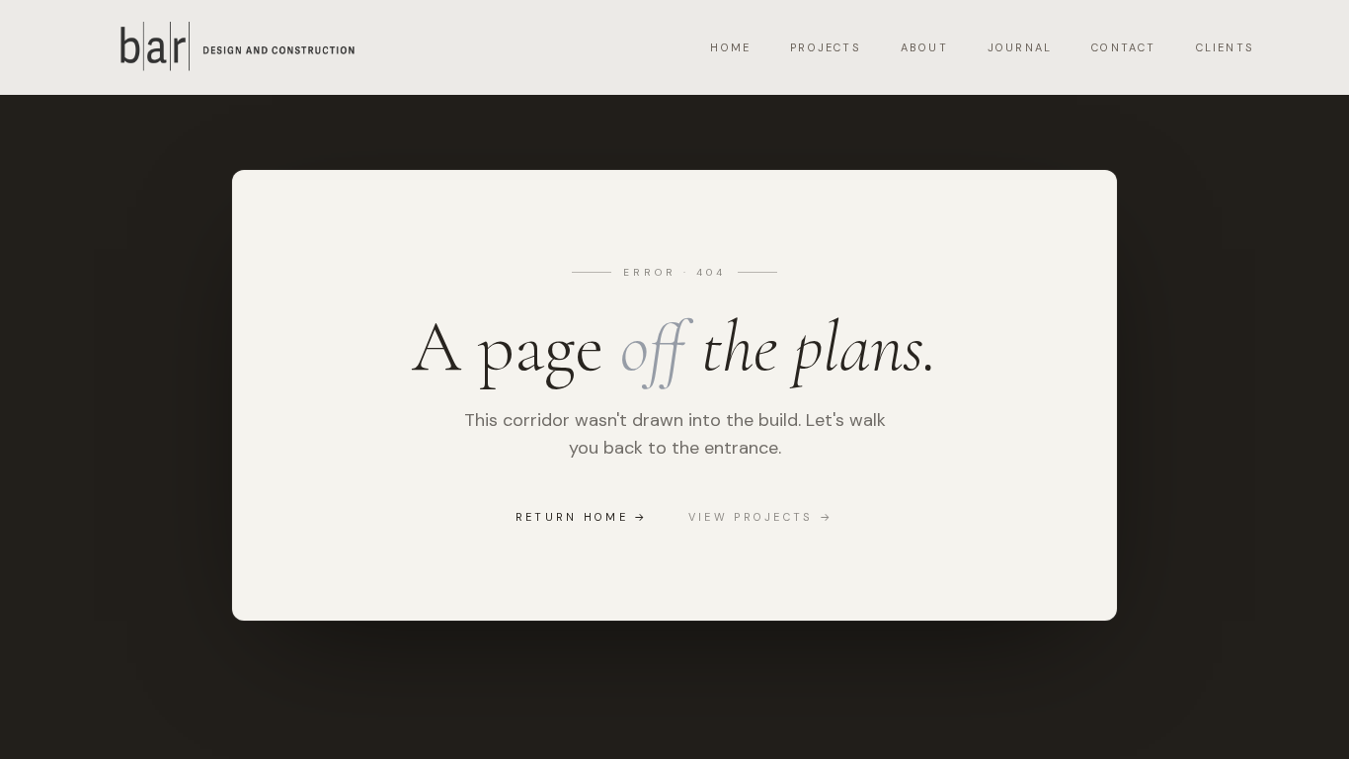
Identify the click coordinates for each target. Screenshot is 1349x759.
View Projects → (761, 517)
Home (730, 47)
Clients (1225, 47)
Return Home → (582, 517)
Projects (825, 47)
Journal (1020, 47)
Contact (1123, 47)
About (924, 47)
